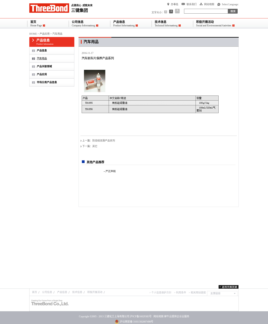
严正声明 (111, 171)
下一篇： (89, 146)
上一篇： (98, 140)
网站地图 (158, 316)
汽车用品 (57, 33)
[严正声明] (91, 182)
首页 (34, 292)
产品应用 (45, 33)
